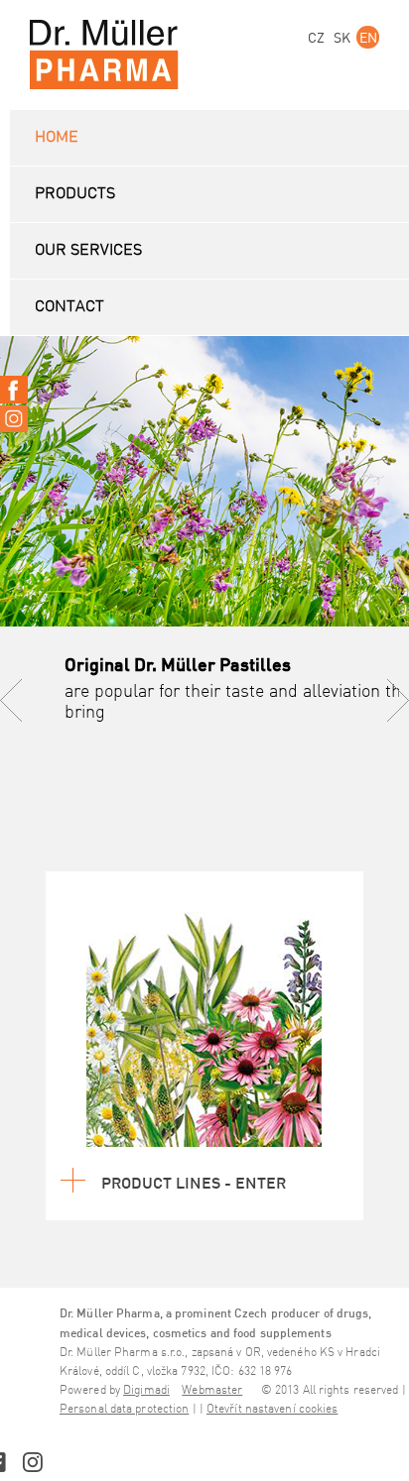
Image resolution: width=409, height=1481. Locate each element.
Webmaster (212, 1390)
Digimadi (146, 1390)
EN (368, 37)
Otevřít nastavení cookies (272, 1409)
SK (342, 37)
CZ (316, 37)
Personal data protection (124, 1409)
